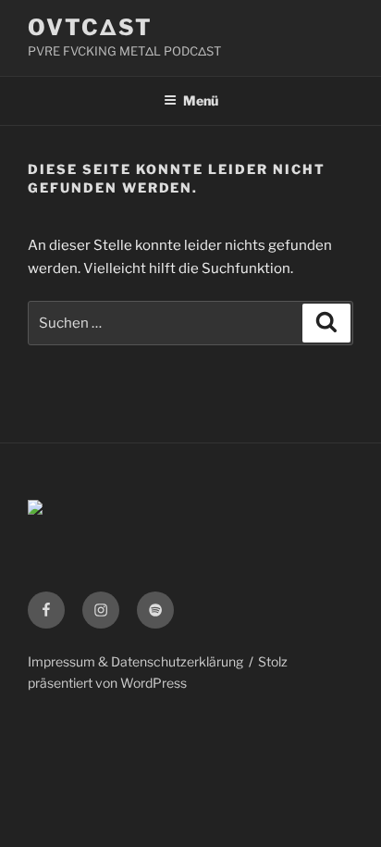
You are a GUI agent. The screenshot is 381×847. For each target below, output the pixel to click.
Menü (200, 100)
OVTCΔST (90, 27)
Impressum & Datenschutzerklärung (135, 661)
